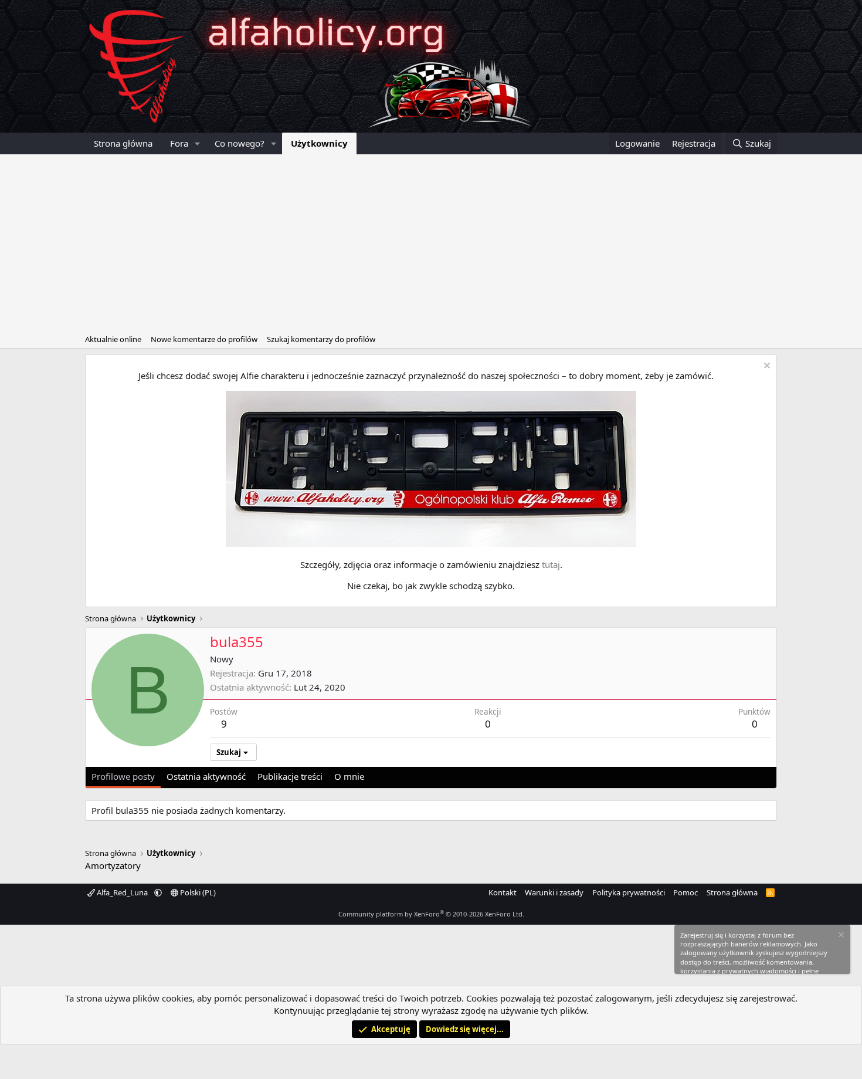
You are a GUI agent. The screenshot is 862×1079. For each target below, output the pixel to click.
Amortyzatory (113, 865)
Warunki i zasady (554, 892)
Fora (179, 143)
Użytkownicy (319, 143)
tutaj (551, 564)
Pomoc (685, 892)
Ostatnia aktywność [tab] (206, 776)
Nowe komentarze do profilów (204, 339)
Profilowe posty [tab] (123, 776)
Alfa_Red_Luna (122, 892)
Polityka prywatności (628, 892)
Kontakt (502, 892)
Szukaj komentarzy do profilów (321, 339)
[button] (197, 143)
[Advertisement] (431, 242)
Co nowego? (239, 143)
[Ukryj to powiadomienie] (766, 367)
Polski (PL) (197, 892)
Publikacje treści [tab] (290, 776)
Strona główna (123, 143)
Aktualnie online (113, 339)
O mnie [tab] (349, 776)
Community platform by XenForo (431, 913)
